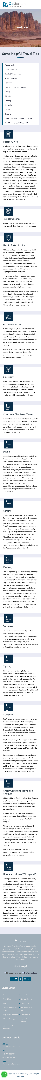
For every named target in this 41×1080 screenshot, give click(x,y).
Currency (8, 114)
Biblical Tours (25, 1015)
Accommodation (11, 78)
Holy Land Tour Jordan (26, 1009)
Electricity (8, 83)
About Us (24, 995)
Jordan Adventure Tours (10, 1009)
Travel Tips (7, 999)
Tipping (7, 109)
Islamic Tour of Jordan (26, 1020)
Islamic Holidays (9, 1019)
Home (5, 995)
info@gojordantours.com (11, 1063)
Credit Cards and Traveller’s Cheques (18, 118)
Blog (4, 1003)
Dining (7, 92)
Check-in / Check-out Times (15, 87)
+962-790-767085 (8, 1058)
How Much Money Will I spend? (16, 123)
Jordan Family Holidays (8, 1027)
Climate (8, 96)
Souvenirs (8, 105)
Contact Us (25, 1003)
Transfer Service (26, 999)
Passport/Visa (10, 65)
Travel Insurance (11, 69)
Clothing (8, 100)
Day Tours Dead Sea (10, 1015)
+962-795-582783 (8, 1052)
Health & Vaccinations (13, 74)
